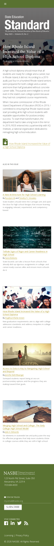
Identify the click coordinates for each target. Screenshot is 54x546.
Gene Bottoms (11, 258)
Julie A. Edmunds (12, 432)
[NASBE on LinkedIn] (13, 524)
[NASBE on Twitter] (19, 524)
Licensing (8, 535)
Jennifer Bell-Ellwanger (14, 375)
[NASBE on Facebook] (6, 524)
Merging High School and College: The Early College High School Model (24, 427)
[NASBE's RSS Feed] (26, 524)
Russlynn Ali (10, 198)
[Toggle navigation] (5, 4)
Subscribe (13, 507)
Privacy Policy (22, 535)
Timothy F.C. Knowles (27, 198)
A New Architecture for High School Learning (24, 194)
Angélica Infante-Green (17, 61)
